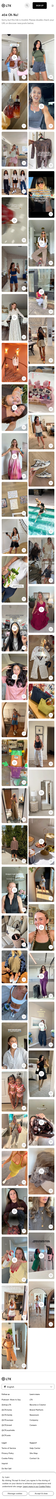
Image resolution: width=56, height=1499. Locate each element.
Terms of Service (9, 1448)
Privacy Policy (8, 1453)
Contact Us (34, 1458)
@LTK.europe (7, 1420)
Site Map (34, 1453)
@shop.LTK (6, 1405)
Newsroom (34, 1415)
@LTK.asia (6, 1435)
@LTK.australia (8, 1430)
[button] (52, 5)
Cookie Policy (7, 1458)
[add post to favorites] (24, 77)
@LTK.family (7, 1415)
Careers (33, 1425)
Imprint (5, 1463)
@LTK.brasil (7, 1425)
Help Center (35, 1448)
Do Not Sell (6, 1468)
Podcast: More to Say (11, 1399)
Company (34, 1420)
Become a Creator (38, 1405)
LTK (31, 1399)
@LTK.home (7, 1410)
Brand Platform (36, 1410)
